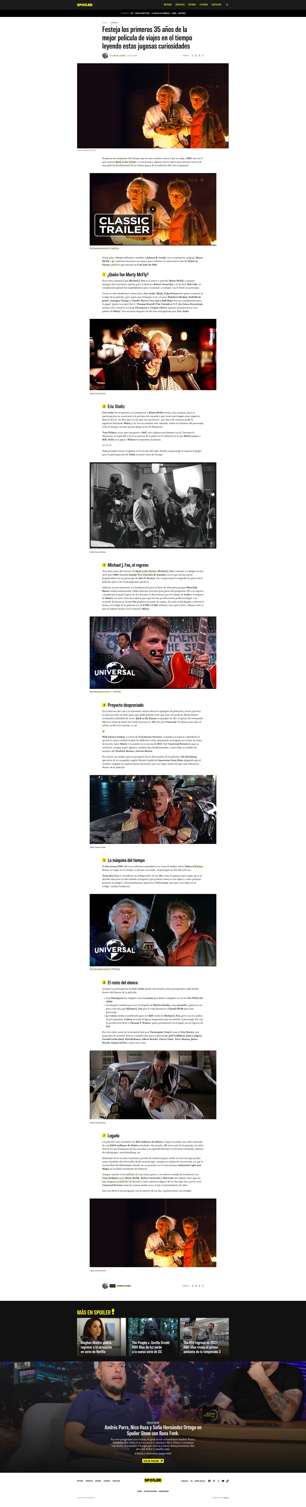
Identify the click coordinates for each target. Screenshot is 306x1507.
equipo (139, 1491)
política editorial (150, 1491)
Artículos (114, 23)
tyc (191, 1481)
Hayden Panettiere (142, 13)
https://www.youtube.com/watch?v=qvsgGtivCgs (104, 248)
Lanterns (182, 13)
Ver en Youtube (151, 1460)
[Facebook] (199, 55)
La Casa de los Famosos (160, 13)
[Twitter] (196, 55)
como (121, 1178)
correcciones (164, 1491)
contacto (184, 1481)
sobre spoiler (200, 1481)
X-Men (174, 13)
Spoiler (104, 23)
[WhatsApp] (193, 55)
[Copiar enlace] (203, 55)
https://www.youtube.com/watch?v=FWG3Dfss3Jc (105, 969)
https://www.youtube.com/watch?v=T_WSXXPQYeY (105, 691)
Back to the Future (145, 571)
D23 (132, 13)
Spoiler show (153, 1422)
